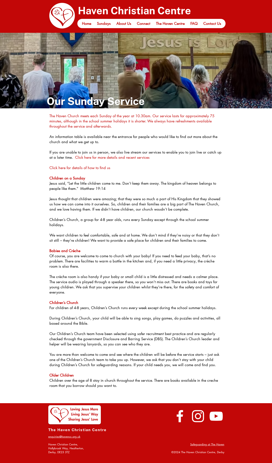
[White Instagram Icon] (198, 416)
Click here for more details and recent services (112, 157)
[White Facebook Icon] (180, 416)
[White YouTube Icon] (216, 416)
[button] (103, 23)
